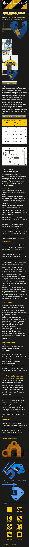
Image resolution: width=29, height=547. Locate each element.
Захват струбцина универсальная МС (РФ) (14, 503)
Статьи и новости (19, 538)
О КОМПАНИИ (13, 12)
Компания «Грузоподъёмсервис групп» (12, 378)
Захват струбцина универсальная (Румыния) (14, 460)
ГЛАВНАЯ (5, 12)
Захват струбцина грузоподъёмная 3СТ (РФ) (15, 481)
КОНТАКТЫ (21, 12)
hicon (15, 544)
